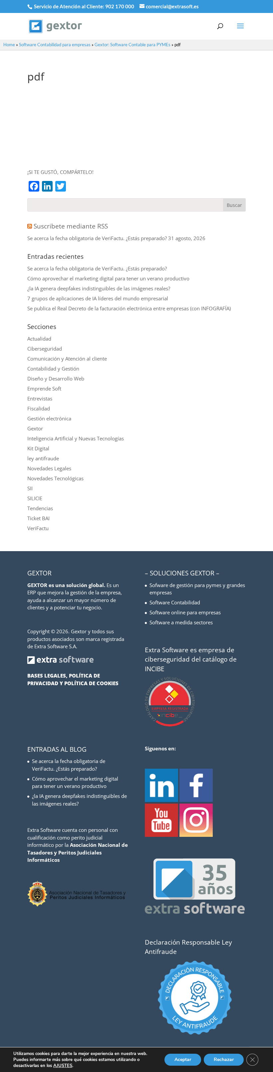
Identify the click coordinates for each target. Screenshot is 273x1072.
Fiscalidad (38, 408)
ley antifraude (43, 458)
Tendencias (40, 508)
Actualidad (39, 338)
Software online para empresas (185, 612)
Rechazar (224, 1059)
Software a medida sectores (181, 622)
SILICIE (34, 498)
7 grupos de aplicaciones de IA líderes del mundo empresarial (97, 298)
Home (9, 44)
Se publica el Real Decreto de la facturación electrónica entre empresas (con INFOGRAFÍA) (129, 308)
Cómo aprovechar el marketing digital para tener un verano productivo (108, 278)
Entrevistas (39, 398)
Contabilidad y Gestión (53, 368)
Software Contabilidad (174, 602)
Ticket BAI (38, 518)
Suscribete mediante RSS (71, 226)
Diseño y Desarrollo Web (55, 378)
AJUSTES (62, 1066)
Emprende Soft (44, 388)
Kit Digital (38, 448)
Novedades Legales (49, 468)
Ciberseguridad (44, 348)
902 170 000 (120, 6)
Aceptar (182, 1059)
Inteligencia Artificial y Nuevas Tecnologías (75, 438)
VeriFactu (38, 528)
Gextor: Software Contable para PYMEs (132, 44)
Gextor (35, 428)
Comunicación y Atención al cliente (67, 358)
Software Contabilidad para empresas (55, 44)
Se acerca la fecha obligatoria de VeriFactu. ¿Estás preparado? (97, 238)
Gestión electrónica (49, 418)
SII (30, 488)
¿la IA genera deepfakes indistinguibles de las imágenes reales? (98, 288)
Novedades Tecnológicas (55, 478)
